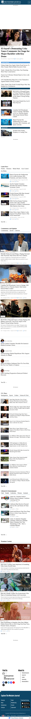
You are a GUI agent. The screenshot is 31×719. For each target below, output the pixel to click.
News (2, 702)
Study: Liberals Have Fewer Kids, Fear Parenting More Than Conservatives (14, 70)
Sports (11, 395)
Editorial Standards (25, 673)
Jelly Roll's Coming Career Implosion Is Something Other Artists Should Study (15, 565)
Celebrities (13, 493)
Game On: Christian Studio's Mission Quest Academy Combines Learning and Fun (19, 498)
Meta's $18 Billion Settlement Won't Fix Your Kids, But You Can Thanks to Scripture (15, 364)
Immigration (4, 395)
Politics (3, 168)
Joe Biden (3, 171)
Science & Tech (24, 395)
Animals (25, 493)
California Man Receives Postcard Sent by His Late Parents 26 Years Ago (19, 505)
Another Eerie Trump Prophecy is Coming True (20, 131)
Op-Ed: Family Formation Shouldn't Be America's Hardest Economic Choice (18, 185)
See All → (4, 222)
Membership (13, 702)
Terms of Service (13, 715)
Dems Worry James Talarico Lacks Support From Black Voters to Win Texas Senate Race (19, 213)
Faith (2, 493)
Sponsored (13, 707)
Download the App (25, 700)
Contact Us (24, 675)
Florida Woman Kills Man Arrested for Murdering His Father (19, 194)
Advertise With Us (25, 681)
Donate (12, 705)
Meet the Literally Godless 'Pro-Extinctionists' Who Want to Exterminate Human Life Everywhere (15, 594)
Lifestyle (3, 707)
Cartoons (17, 230)
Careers (23, 677)
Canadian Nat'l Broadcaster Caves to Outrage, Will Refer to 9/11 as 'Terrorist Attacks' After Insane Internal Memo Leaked (21, 113)
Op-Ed (11, 230)
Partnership (24, 679)
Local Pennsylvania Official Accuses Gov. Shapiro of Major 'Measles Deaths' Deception (20, 480)
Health (7, 493)
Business (8, 168)
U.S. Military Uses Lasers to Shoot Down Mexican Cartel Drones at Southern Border (18, 466)
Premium (3, 700)
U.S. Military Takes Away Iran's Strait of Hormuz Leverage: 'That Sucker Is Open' (20, 436)
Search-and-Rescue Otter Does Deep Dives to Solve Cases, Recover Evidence (20, 513)
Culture (16, 395)
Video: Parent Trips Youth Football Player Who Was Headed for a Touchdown (18, 459)
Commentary (4, 230)
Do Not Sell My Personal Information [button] (23, 715)
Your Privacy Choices (17, 718)
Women (20, 493)
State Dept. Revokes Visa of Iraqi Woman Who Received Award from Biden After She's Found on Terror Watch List (18, 402)
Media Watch (16, 168)
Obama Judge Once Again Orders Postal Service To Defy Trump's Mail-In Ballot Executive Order (15, 66)
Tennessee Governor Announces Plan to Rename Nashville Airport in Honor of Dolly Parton (20, 473)
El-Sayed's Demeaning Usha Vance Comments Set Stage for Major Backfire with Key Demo (20, 415)
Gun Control (24, 168)
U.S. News (4, 393)
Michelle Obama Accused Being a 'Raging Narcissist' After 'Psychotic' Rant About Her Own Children (15, 254)
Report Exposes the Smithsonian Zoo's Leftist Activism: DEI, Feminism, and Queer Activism (21, 122)
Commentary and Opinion (9, 228)
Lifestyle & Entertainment (8, 491)
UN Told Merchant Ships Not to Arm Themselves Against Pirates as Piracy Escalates (15, 80)
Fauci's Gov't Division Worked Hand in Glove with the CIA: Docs (19, 422)
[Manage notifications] (3, 716)
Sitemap (8, 715)
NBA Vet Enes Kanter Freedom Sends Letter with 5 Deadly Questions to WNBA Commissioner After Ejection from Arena (20, 203)
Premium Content (6, 541)
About (12, 700)
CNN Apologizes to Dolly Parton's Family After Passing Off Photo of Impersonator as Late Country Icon (18, 444)
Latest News (4, 166)
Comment (18, 58)
